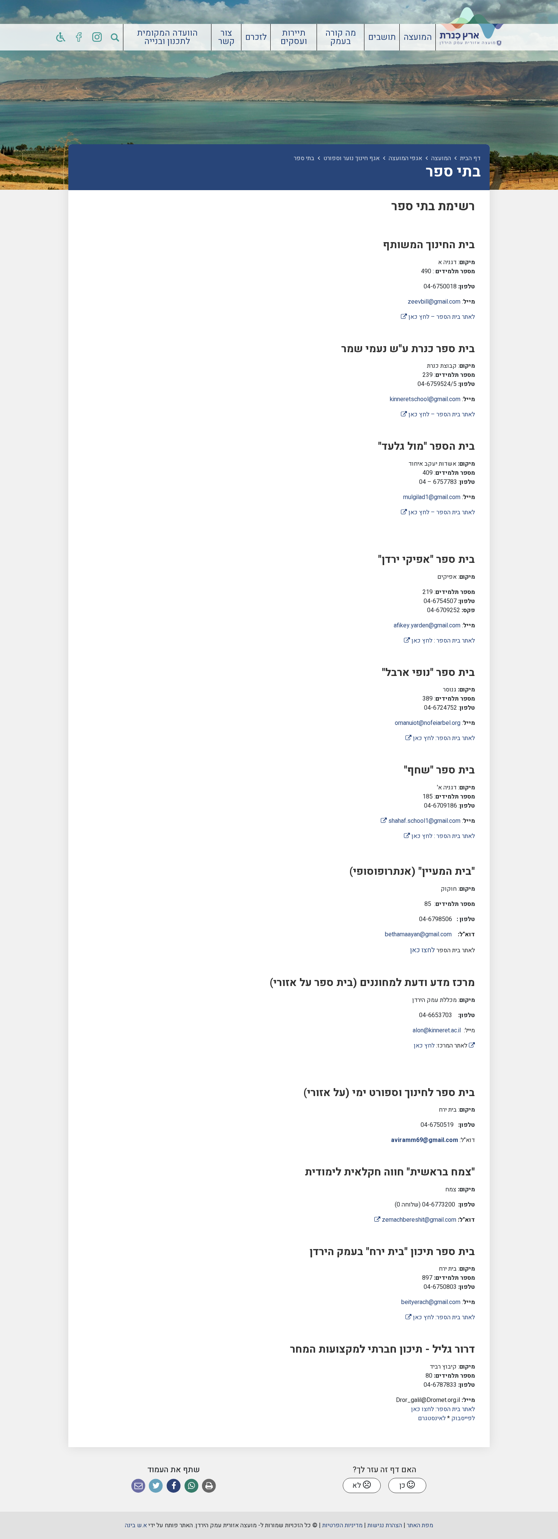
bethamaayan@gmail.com (418, 934)
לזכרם (256, 37)
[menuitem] (418, 37)
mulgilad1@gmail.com (431, 497)
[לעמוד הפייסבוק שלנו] (79, 37)
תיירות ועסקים (294, 37)
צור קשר (226, 37)
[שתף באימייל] (138, 1486)
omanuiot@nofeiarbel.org (427, 723)
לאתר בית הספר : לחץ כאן (439, 640)
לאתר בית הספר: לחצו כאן (442, 1409)
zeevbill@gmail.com (434, 301)
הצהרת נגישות (384, 1525)
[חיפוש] (115, 37)
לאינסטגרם (432, 1418)
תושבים (382, 37)
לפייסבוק (463, 1418)
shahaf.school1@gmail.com (420, 820)
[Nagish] (60, 37)
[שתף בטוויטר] (156, 1486)
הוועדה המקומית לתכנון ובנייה (167, 37)
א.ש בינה (136, 1525)
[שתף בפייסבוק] (174, 1486)
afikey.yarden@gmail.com (427, 625)
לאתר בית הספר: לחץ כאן (440, 738)
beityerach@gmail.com (430, 1302)
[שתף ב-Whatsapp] (191, 1486)
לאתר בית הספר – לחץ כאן (438, 316)
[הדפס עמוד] (209, 1486)
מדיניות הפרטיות (342, 1525)
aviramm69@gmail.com (424, 1140)
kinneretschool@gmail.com (425, 399)
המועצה (418, 37)
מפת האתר (420, 1525)
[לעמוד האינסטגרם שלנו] (97, 37)
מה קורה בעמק (340, 37)
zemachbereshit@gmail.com (415, 1219)
